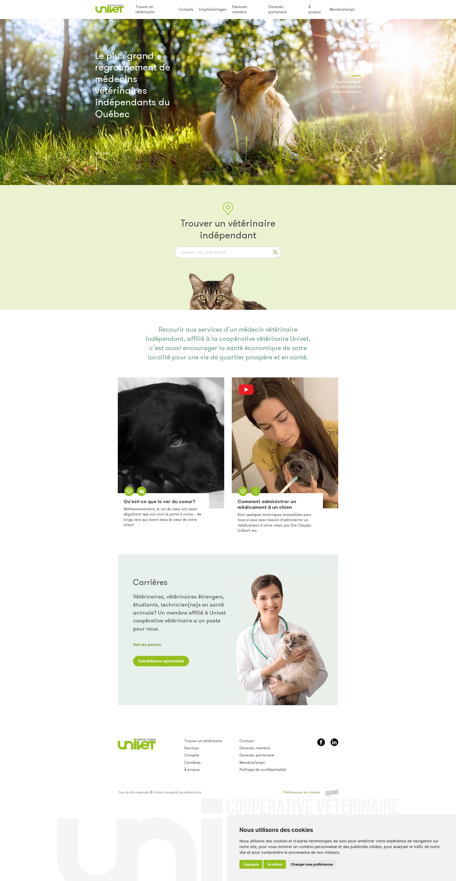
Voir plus (102, 153)
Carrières (192, 762)
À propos (315, 9)
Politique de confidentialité (262, 769)
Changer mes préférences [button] (312, 864)
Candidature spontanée (161, 660)
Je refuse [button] (274, 864)
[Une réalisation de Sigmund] (332, 793)
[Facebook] (321, 742)
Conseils (185, 9)
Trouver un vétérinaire (144, 9)
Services (191, 748)
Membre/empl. (342, 9)
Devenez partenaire (277, 9)
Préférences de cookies (302, 792)
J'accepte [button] (251, 864)
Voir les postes (147, 644)
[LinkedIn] (334, 742)
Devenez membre (239, 9)
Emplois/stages (212, 9)
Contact (246, 740)
